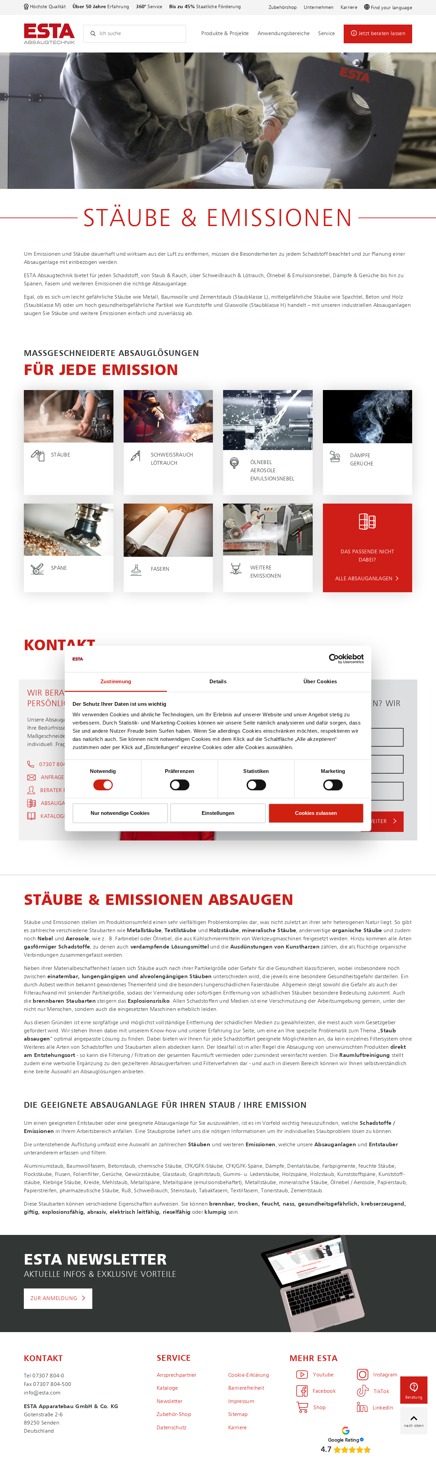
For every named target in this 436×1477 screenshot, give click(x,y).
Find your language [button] (391, 7)
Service (326, 33)
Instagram (385, 1375)
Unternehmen (319, 7)
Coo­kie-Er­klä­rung (248, 1375)
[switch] (179, 784)
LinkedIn (383, 1408)
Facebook (324, 1391)
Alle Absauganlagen (364, 579)
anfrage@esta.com (68, 777)
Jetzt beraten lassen (382, 33)
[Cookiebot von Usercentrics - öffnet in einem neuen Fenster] (334, 659)
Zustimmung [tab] (115, 681)
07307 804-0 (55, 764)
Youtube (323, 1375)
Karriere (349, 7)
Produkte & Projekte (225, 33)
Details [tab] (218, 681)
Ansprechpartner (177, 1375)
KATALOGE (54, 816)
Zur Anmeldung (54, 1298)
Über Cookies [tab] (320, 681)
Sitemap (238, 1414)
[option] (218, 121)
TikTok (381, 1391)
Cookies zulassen (316, 813)
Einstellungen (218, 813)
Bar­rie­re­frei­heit (246, 1388)
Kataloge (167, 1388)
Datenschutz (172, 1428)
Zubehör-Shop (174, 1414)
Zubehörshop (283, 7)
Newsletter (169, 1401)
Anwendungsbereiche (284, 33)
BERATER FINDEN (60, 790)
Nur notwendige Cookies (120, 813)
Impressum (241, 1401)
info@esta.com (42, 1393)
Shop (319, 1408)
